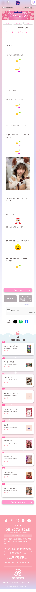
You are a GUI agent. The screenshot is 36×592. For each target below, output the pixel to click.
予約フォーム (15, 562)
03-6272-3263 (18, 529)
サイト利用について (14, 582)
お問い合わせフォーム (18, 553)
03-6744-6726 (18, 557)
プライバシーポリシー (26, 582)
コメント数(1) (25, 304)
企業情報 (5, 582)
